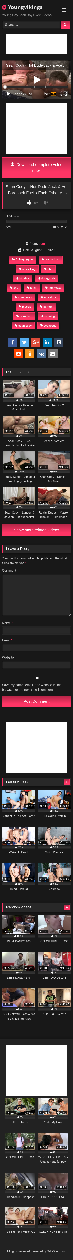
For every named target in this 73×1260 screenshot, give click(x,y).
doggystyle (48, 278)
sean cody (25, 325)
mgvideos (50, 297)
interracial (55, 287)
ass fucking (52, 259)
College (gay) (24, 259)
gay (15, 287)
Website (8, 657)
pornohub (26, 316)
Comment (9, 570)
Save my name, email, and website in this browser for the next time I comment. (31, 687)
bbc (50, 269)
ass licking (28, 269)
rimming (49, 316)
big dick (24, 278)
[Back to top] (60, 1248)
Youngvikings (24, 7)
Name (7, 623)
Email (7, 640)
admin (43, 243)
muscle (26, 306)
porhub (48, 306)
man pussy (25, 297)
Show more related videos (36, 530)
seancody (50, 325)
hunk (33, 287)
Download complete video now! (38, 167)
